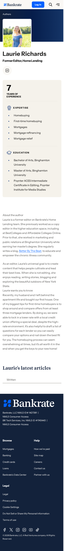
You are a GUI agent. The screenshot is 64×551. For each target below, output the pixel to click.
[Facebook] (5, 530)
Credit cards (9, 461)
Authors (7, 14)
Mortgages (8, 449)
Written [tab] (11, 379)
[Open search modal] (50, 4)
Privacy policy (9, 500)
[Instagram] (18, 530)
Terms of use (9, 519)
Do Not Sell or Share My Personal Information (26, 513)
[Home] (14, 4)
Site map (38, 455)
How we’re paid (42, 449)
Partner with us (42, 474)
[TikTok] (37, 530)
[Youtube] (31, 530)
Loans (6, 468)
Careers (38, 461)
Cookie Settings (11, 507)
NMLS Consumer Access (16, 416)
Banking (7, 455)
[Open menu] (57, 4)
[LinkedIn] (24, 530)
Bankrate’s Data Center (14, 474)
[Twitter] (11, 530)
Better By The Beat (30, 251)
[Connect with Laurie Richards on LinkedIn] (7, 70)
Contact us (39, 468)
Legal (5, 494)
